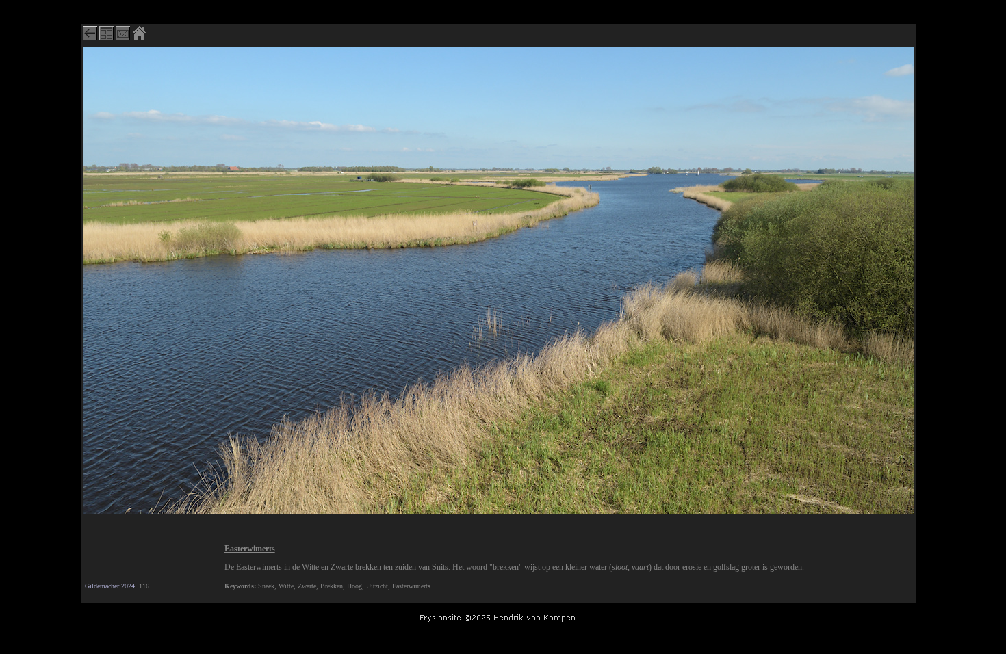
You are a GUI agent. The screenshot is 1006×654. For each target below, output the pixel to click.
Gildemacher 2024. (111, 586)
